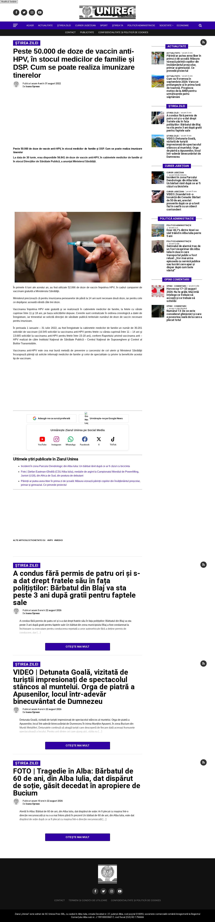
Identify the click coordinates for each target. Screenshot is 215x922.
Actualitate (45, 25)
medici (59, 540)
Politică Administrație (141, 25)
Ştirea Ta (117, 25)
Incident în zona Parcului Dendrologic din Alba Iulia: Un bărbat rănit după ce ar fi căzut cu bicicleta (75, 466)
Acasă (30, 25)
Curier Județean (85, 25)
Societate (165, 25)
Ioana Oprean (33, 86)
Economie (183, 25)
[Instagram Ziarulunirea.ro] (111, 891)
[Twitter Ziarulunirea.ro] (103, 891)
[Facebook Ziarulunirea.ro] (95, 891)
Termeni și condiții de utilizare (88, 900)
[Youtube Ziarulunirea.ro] (120, 891)
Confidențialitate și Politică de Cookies (123, 32)
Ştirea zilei (64, 25)
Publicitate (87, 32)
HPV (51, 540)
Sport (104, 25)
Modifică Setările (9, 1)
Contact (70, 32)
